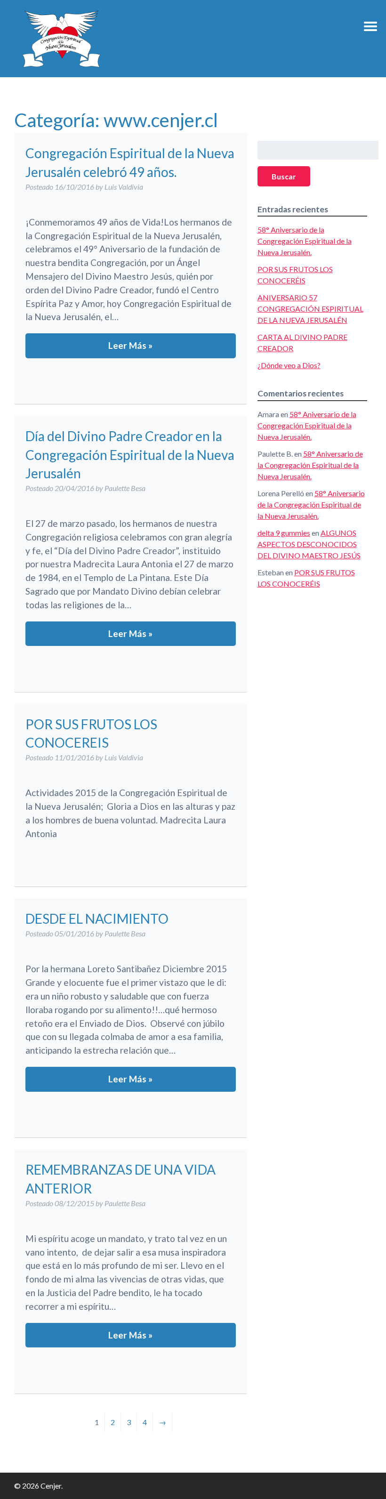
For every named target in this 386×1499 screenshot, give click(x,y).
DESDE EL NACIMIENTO (97, 919)
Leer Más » (130, 345)
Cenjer (61, 39)
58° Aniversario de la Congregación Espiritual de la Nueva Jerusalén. (304, 241)
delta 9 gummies (283, 532)
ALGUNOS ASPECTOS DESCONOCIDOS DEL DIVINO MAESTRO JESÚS (309, 544)
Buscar (284, 176)
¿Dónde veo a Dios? (289, 365)
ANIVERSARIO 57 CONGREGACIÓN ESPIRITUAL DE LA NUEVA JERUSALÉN (310, 308)
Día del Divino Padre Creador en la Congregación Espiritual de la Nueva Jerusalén (129, 454)
